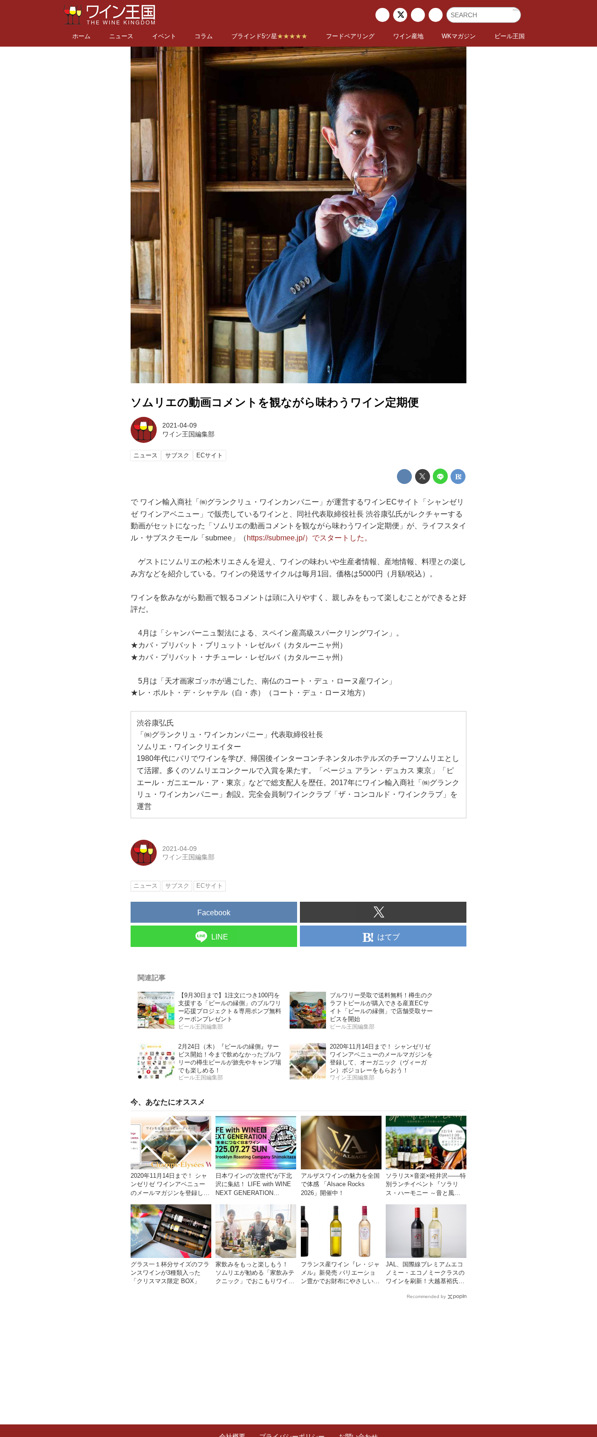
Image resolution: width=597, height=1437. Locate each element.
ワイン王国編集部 (188, 434)
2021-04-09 (179, 425)
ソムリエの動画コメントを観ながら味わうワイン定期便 (275, 402)
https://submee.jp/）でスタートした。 (309, 538)
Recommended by (426, 1296)
